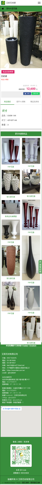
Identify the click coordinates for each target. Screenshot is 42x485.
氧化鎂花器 (31, 196)
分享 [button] (28, 93)
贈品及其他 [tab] (34, 102)
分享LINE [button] (35, 93)
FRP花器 (11, 167)
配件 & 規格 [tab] (21, 102)
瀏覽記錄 (40, 268)
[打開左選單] (39, 3)
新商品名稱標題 (11, 216)
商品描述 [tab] (7, 102)
